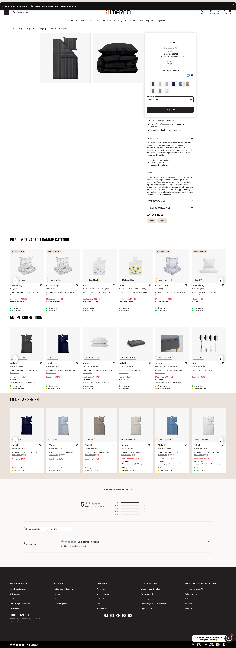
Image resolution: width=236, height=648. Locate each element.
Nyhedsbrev (188, 604)
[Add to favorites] (192, 75)
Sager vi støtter (146, 609)
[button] (170, 51)
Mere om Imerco (103, 609)
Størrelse (152, 96)
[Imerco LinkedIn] (130, 616)
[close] (234, 4)
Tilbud (83, 20)
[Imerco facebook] (106, 616)
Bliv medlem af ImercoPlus (194, 589)
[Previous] (15, 281)
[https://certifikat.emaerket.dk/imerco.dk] (224, 644)
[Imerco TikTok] (118, 616)
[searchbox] (36, 529)
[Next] (220, 281)
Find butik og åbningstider (63, 589)
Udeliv (132, 20)
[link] (130, 515)
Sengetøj (42, 29)
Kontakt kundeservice (18, 589)
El (126, 20)
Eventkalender (189, 609)
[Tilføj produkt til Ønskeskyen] (188, 75)
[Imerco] (46, 615)
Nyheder (161, 20)
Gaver (140, 20)
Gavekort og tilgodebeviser (20, 604)
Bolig (120, 20)
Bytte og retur (15, 594)
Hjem (12, 29)
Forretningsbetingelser (149, 599)
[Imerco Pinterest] (124, 616)
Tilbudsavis (57, 599)
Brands (74, 20)
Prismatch (57, 594)
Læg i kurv (170, 110)
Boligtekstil (30, 29)
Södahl (151, 221)
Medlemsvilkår (189, 599)
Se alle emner (15, 609)
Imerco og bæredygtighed (150, 589)
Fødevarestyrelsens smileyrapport (153, 604)
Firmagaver (101, 589)
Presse (99, 604)
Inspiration (150, 20)
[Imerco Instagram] (112, 616)
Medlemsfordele (190, 594)
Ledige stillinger (103, 599)
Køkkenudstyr (94, 20)
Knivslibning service (60, 604)
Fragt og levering (16, 599)
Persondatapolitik (147, 594)
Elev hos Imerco (103, 594)
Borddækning (109, 20)
